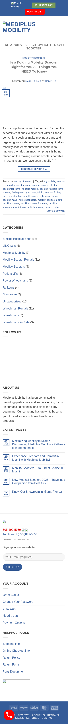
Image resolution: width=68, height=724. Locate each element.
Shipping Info (11, 643)
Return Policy (11, 657)
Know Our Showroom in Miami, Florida (37, 491)
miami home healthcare (24, 200)
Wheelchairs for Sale (16, 322)
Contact (47, 718)
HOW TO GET (34, 11)
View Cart (9, 608)
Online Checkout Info (16, 650)
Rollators (8, 287)
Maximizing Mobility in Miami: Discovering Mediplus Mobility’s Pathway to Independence (38, 444)
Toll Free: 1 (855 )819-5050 (20, 534)
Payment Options (14, 622)
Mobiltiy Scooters (34, 58)
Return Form (11, 664)
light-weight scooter (28, 196)
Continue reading (34, 169)
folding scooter (45, 192)
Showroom (10, 294)
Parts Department (14, 671)
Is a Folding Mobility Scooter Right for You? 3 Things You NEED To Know (34, 66)
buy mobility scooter (54, 181)
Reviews (23, 715)
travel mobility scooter (31, 207)
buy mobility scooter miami (17, 185)
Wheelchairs (11, 315)
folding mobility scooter (24, 192)
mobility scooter (11, 203)
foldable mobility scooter (34, 188)
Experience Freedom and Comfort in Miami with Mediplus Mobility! (35, 458)
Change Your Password (18, 601)
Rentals (53, 715)
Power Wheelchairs (15, 280)
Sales (19, 718)
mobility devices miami (50, 200)
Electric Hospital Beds (17, 238)
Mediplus (50, 81)
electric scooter (40, 185)
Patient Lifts (10, 273)
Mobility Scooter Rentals (18, 259)
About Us (38, 715)
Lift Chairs (9, 245)
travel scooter (52, 207)
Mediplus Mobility (14, 252)
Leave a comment (55, 211)
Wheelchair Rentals (15, 308)
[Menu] (56, 27)
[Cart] (63, 27)
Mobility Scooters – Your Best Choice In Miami (37, 469)
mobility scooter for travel (34, 203)
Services (32, 718)
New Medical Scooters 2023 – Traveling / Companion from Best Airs (38, 481)
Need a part (10, 615)
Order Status (11, 594)
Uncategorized (12, 301)
